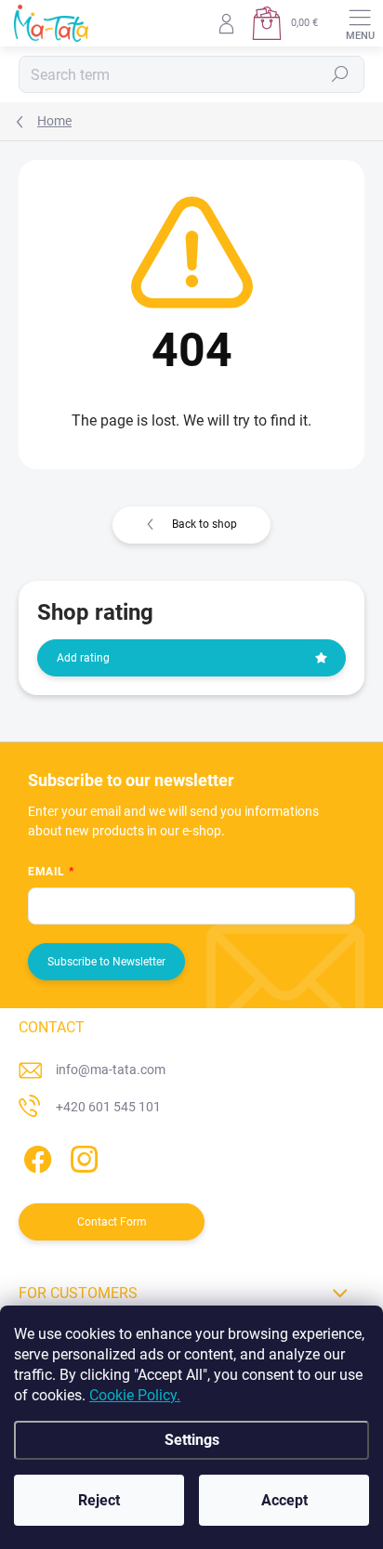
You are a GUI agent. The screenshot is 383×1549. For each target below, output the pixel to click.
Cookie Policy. (134, 1395)
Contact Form (112, 1221)
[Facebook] (35, 1155)
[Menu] (360, 23)
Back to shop (204, 524)
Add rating (83, 657)
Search (341, 74)
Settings (192, 1440)
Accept (284, 1500)
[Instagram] (81, 1155)
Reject (99, 1500)
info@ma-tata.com (110, 1069)
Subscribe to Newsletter (106, 961)
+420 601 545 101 (108, 1106)
